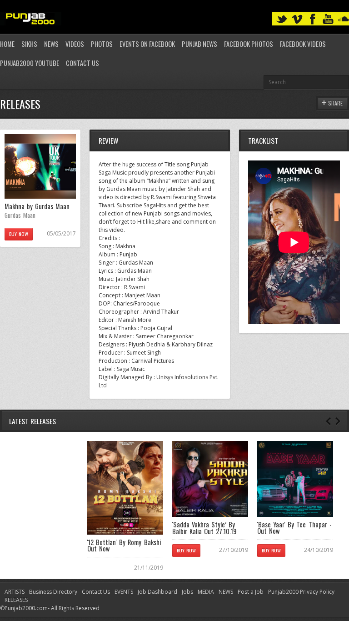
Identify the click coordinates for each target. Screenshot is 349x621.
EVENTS (124, 592)
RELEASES (16, 600)
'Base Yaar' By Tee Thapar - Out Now (294, 528)
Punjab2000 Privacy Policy (301, 592)
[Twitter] (281, 19)
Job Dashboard (157, 592)
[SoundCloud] (343, 19)
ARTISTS (15, 592)
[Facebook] (312, 19)
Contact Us (82, 63)
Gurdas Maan (20, 215)
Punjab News (199, 44)
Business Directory (53, 592)
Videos (74, 44)
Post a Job (251, 592)
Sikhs (29, 44)
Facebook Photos (248, 44)
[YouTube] (328, 19)
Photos (102, 44)
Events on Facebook (147, 44)
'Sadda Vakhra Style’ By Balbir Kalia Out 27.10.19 (204, 528)
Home (7, 44)
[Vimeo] (297, 19)
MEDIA (206, 592)
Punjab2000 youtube (29, 63)
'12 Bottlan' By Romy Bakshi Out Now (124, 545)
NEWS (226, 592)
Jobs (187, 592)
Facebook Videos (303, 44)
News (51, 44)
